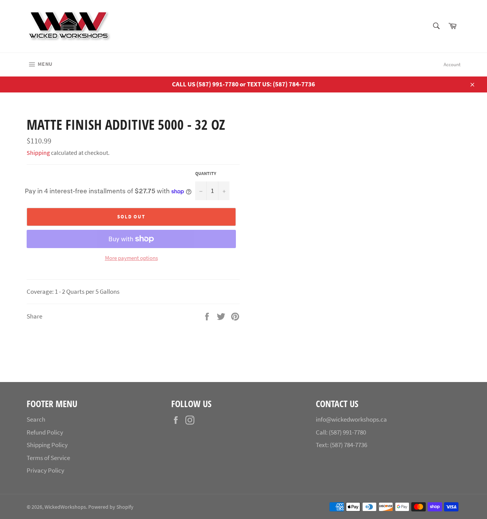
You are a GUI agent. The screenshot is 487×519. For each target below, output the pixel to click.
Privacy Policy (45, 470)
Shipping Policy (47, 445)
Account (452, 64)
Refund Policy (45, 432)
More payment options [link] (131, 257)
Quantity (205, 173)
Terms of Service (48, 458)
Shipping (38, 152)
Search (36, 419)
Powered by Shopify (111, 507)
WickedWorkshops (65, 507)
